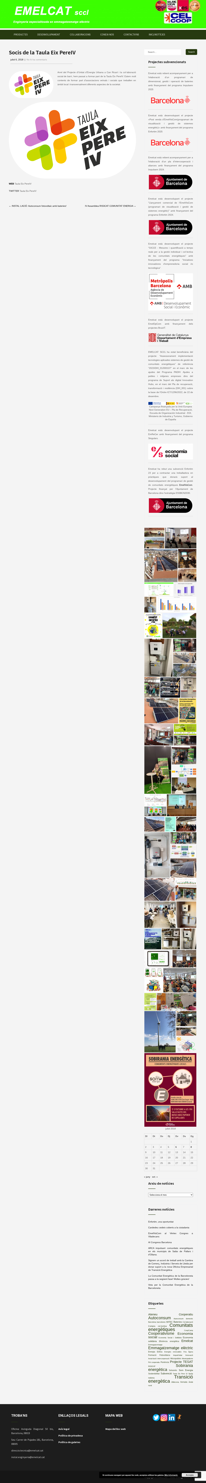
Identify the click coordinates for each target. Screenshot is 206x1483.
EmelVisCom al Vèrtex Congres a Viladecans (170, 1235)
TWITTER (14, 191)
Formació (152, 1355)
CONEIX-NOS (107, 34)
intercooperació (163, 1359)
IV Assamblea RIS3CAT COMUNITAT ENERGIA (110, 206)
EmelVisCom (185, 485)
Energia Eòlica (155, 1352)
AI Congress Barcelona (160, 1242)
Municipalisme (187, 1359)
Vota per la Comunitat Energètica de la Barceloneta (170, 1286)
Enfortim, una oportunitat (160, 1221)
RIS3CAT (151, 1366)
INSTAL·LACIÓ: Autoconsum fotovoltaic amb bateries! (37, 206)
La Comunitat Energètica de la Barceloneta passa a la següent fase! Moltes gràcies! (170, 1277)
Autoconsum (159, 1318)
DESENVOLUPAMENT (48, 34)
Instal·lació (152, 1359)
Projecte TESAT (181, 1362)
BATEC (169, 1322)
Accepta (190, 1475)
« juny (147, 1176)
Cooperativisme (161, 1333)
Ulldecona (175, 1382)
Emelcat (187, 1341)
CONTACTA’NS (131, 34)
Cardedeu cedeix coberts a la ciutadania (168, 1227)
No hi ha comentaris (37, 59)
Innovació (189, 1355)
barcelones (161, 1322)
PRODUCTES (21, 34)
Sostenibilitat (153, 1374)
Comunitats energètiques (170, 1327)
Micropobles (175, 1358)
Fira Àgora (188, 1352)
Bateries (177, 1322)
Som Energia (186, 1370)
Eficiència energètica (169, 1341)
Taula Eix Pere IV (180, 1374)
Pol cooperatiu (154, 1362)
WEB (11, 183)
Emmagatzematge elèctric (170, 1348)
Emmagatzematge (155, 1345)
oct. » (155, 1176)
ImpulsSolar (177, 1355)
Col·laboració (188, 1322)
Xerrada (183, 1382)
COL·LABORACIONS (80, 34)
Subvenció (166, 1373)
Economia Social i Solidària (170, 1338)
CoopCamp (188, 1330)
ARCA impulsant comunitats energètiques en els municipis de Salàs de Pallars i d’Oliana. (170, 1251)
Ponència (165, 1362)
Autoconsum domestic (183, 1319)
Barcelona (152, 1322)
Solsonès (173, 1370)
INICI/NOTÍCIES (157, 34)
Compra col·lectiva (157, 1326)
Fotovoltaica (164, 1355)
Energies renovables (173, 1352)
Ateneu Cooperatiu (170, 1314)
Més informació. (171, 1475)
